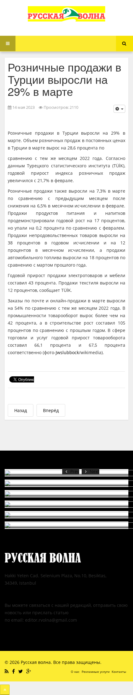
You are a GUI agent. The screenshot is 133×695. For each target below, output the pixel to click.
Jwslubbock (67, 352)
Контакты (119, 671)
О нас (75, 671)
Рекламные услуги (95, 671)
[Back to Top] (5, 690)
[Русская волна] (66, 14)
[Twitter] (21, 671)
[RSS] (7, 671)
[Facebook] (14, 671)
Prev (74, 471)
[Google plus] (29, 671)
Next (94, 471)
